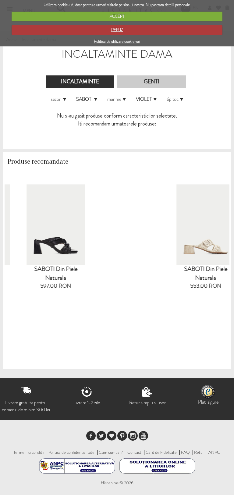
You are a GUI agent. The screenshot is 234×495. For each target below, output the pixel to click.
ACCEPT (117, 16)
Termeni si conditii (28, 452)
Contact (134, 452)
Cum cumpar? (111, 452)
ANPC (214, 452)
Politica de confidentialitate (71, 452)
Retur (199, 452)
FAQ (185, 452)
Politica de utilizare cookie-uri (117, 41)
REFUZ (117, 30)
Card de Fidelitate (161, 452)
